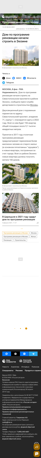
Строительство (20, 240)
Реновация (8, 240)
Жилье (33, 236)
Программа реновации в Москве (16, 233)
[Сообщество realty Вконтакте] (24, 354)
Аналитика (15, 367)
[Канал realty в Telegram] (33, 354)
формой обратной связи (11, 439)
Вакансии (6, 380)
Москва (34, 233)
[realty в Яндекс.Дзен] (15, 354)
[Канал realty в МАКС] (6, 354)
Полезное (35, 367)
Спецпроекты (7, 371)
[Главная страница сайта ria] (2, 16)
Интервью (25, 367)
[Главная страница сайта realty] (13, 16)
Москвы (34, 105)
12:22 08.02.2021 (8, 27)
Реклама (19, 371)
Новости (5, 367)
